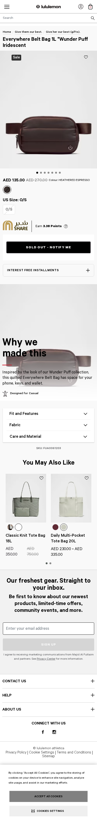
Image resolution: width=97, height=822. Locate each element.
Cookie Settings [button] (41, 753)
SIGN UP (48, 644)
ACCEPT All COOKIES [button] (48, 796)
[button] (7, 7)
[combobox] (48, 18)
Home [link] (7, 32)
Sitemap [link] (48, 756)
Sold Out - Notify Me (48, 247)
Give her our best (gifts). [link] (63, 32)
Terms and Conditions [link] (74, 753)
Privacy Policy (16, 753)
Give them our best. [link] (28, 32)
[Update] (86, 57)
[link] (80, 6)
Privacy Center (46, 659)
